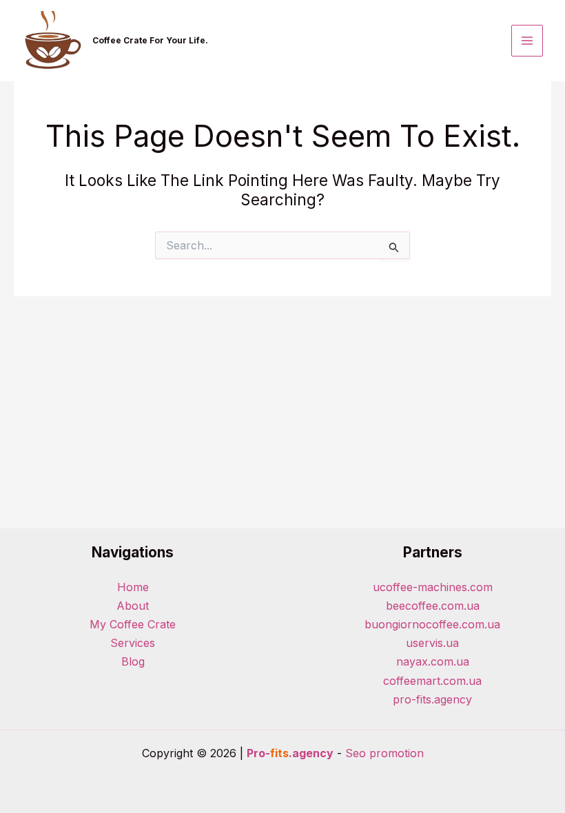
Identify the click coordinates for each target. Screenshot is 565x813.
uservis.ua (432, 643)
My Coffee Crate (133, 624)
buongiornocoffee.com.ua (432, 624)
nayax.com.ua (432, 661)
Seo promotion (384, 753)
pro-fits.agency (432, 699)
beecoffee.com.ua (433, 606)
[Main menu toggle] (527, 40)
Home (133, 587)
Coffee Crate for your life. (150, 40)
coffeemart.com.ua (432, 681)
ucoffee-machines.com (433, 587)
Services (132, 643)
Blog (133, 661)
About (132, 606)
